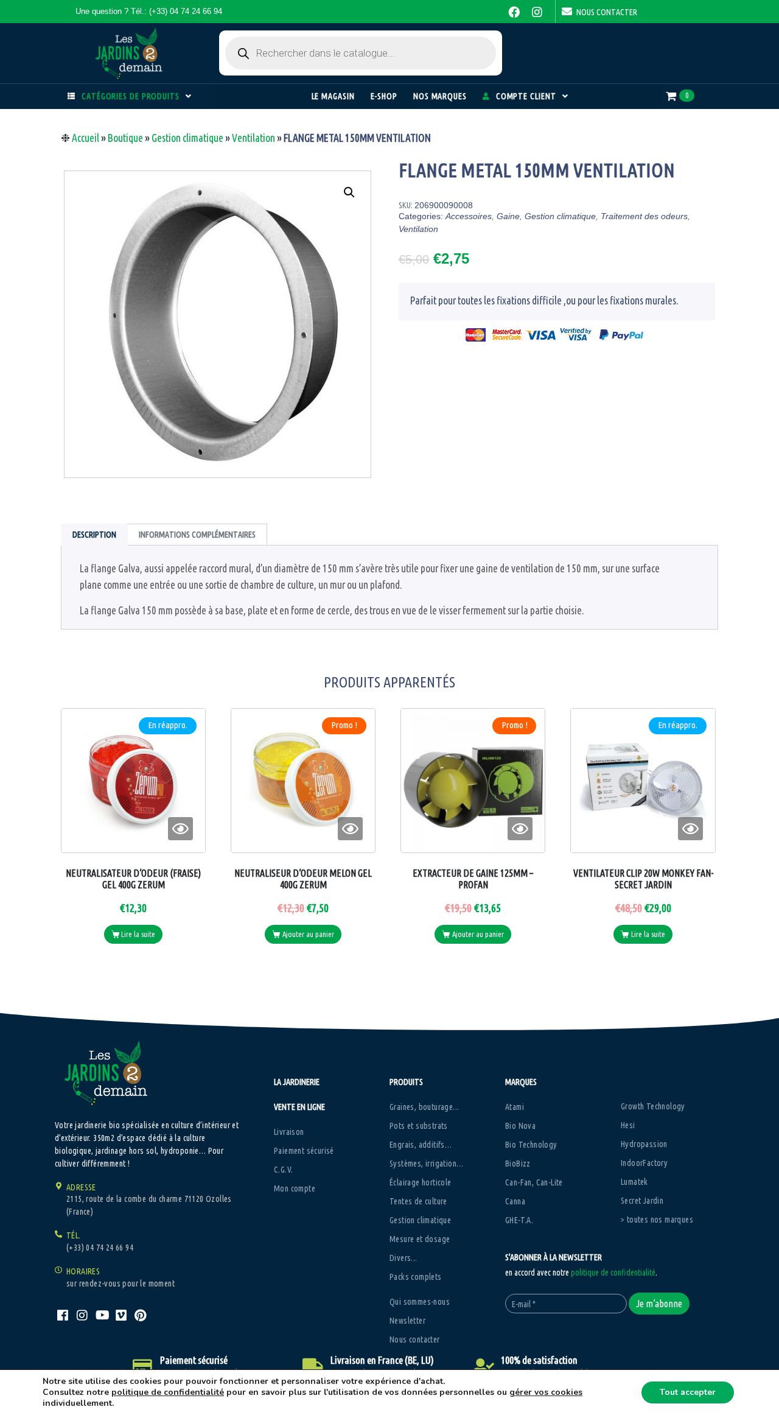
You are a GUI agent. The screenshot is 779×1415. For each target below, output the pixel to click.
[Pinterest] (140, 1315)
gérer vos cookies (545, 1392)
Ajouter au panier (308, 934)
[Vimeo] (121, 1315)
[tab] (94, 535)
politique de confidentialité (613, 1272)
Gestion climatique (187, 138)
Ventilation (253, 138)
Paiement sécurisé (194, 1360)
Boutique (125, 138)
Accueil (85, 138)
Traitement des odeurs (644, 216)
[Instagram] (537, 11)
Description (94, 534)
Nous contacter (606, 12)
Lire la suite (138, 934)
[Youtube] (101, 1315)
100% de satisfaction (539, 1360)
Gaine (508, 216)
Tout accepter (688, 1392)
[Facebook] (514, 11)
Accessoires (468, 216)
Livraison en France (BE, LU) (382, 1360)
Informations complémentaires (197, 534)
